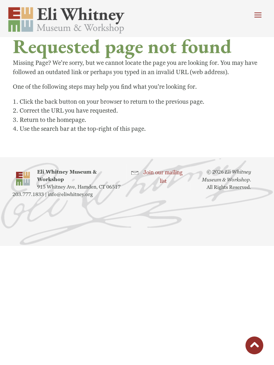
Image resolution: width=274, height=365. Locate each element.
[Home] (66, 20)
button (254, 346)
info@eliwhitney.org (70, 194)
